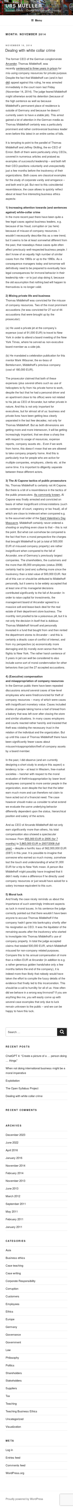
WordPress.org (15, 1473)
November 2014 (15, 1165)
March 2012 (13, 1196)
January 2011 (14, 1227)
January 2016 (14, 1158)
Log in (9, 1450)
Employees (12, 1304)
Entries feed (13, 1457)
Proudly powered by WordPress (24, 1499)
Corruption (12, 1288)
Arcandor (11, 63)
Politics (10, 1365)
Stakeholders (14, 1380)
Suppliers (11, 1388)
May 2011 (12, 1211)
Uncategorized (14, 1419)
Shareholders (14, 1373)
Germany (11, 1327)
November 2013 (15, 1181)
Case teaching (14, 1265)
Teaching (11, 1403)
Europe (10, 1319)
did (7, 82)
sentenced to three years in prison (36, 68)
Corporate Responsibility (21, 1281)
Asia (8, 1250)
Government (13, 1342)
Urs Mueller (24, 5)
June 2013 (12, 1188)
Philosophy (12, 1357)
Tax (8, 1396)
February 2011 (14, 1219)
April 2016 (12, 1150)
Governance (13, 1334)
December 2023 (15, 1135)
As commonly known (47, 494)
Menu (38, 20)
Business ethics (15, 1258)
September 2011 (16, 1204)
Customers (12, 1296)
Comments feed (15, 1465)
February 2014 (14, 1173)
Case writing (13, 1273)
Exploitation (13, 1080)
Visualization (13, 1426)
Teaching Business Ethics (21, 1411)
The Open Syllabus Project (22, 1088)
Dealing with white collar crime (30, 50)
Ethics (9, 1311)
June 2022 (12, 1142)
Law (8, 1350)
